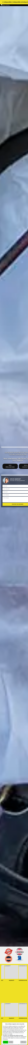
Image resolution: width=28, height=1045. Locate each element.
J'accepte (5, 1042)
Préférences (23, 1042)
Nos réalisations (10, 466)
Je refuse (11, 1042)
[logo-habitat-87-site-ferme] (5, 5)
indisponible (7, 2)
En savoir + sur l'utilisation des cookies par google (13, 1035)
